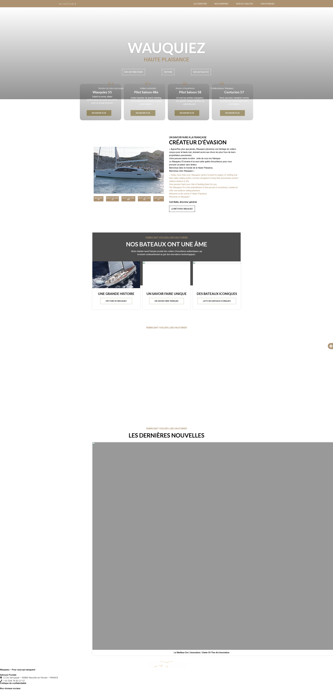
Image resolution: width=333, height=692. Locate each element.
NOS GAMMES (221, 4)
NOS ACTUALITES (244, 4)
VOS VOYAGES (267, 4)
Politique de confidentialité (13, 683)
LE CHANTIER (200, 4)
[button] (98, 198)
